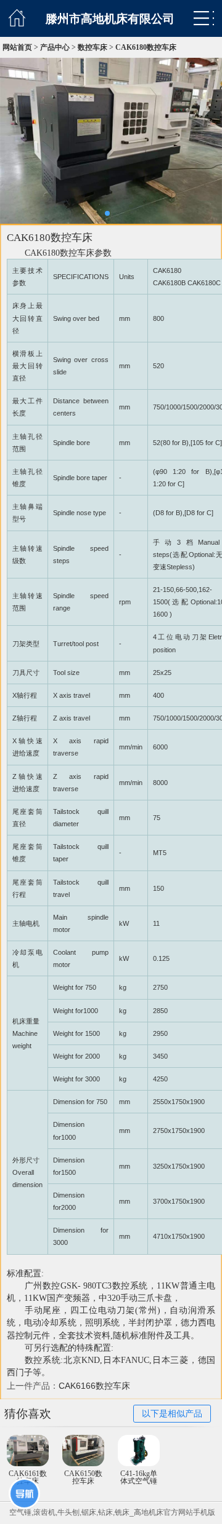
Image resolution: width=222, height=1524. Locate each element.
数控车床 (92, 47)
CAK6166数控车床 (94, 1386)
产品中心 (55, 47)
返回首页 (17, 18)
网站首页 (17, 47)
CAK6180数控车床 (145, 47)
